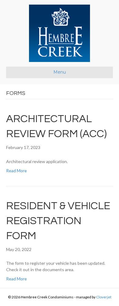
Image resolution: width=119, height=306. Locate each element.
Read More (16, 170)
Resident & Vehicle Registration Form (58, 220)
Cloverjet (103, 297)
